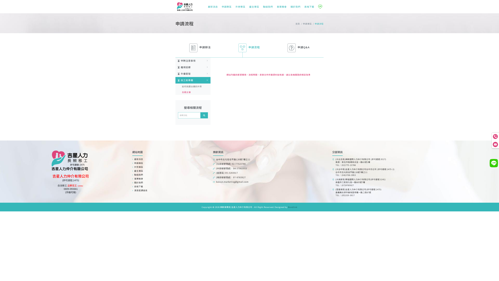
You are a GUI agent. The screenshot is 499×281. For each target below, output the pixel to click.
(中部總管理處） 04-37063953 (231, 168)
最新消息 (213, 6)
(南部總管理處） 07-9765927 (231, 177)
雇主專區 (254, 6)
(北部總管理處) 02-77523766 (231, 163)
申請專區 (227, 6)
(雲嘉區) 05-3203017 (227, 172)
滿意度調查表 (141, 190)
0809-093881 (71, 188)
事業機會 (282, 6)
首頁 (298, 23)
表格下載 (309, 6)
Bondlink (292, 207)
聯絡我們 (268, 6)
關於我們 (295, 6)
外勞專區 (240, 6)
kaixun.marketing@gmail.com (232, 181)
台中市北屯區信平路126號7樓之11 (233, 159)
